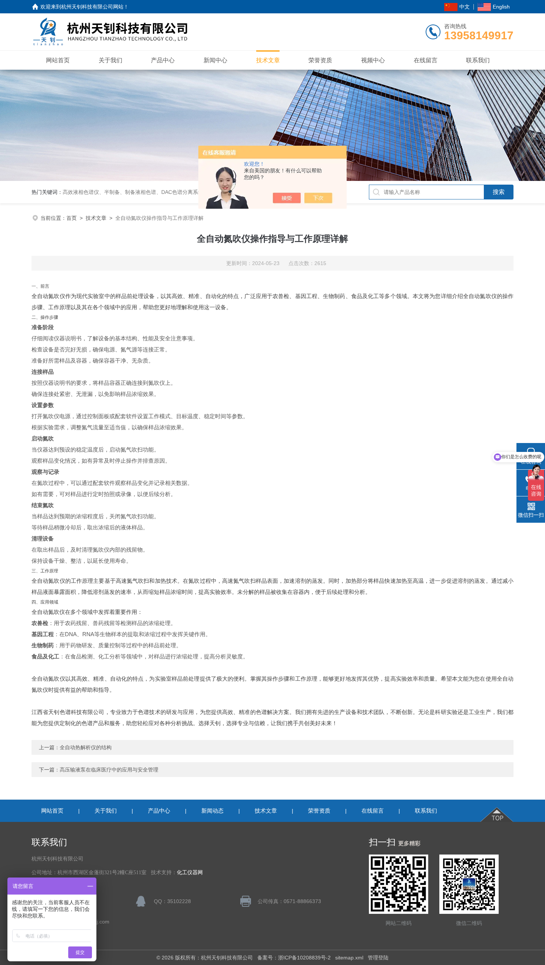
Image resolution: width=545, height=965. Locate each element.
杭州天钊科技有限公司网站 (92, 7)
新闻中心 (215, 60)
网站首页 (58, 60)
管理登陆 (378, 958)
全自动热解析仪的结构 (86, 747)
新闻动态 (212, 810)
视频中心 (373, 60)
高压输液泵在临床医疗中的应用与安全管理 (109, 770)
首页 (71, 218)
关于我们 (110, 60)
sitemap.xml (349, 958)
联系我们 (478, 60)
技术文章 (268, 60)
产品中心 (163, 60)
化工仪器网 (190, 872)
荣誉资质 (320, 60)
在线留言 (425, 60)
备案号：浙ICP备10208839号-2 (294, 958)
